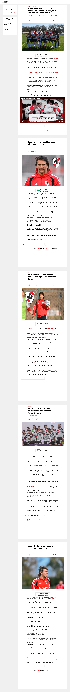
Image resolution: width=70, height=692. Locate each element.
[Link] (53, 20)
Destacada (35, 130)
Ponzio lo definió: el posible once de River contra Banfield (10, 19)
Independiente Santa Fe (37, 465)
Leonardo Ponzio (36, 197)
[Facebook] (6, 12)
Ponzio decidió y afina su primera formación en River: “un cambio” (9, 33)
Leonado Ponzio (41, 670)
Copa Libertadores (30, 373)
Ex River (44, 1)
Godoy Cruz (56, 58)
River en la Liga (11, 1)
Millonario (28, 62)
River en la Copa (18, 1)
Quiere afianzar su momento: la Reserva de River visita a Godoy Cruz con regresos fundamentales (10, 8)
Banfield (35, 248)
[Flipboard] (11, 12)
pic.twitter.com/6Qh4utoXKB (32, 238)
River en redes (39, 1)
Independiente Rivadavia (38, 362)
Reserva (41, 130)
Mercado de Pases (26, 1)
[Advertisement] (42, 257)
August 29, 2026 (42, 239)
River (38, 58)
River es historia (33, 1)
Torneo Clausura (54, 248)
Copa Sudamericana (46, 340)
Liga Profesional (35, 453)
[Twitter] (8, 12)
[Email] (14, 12)
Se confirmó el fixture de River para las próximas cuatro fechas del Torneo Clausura (10, 28)
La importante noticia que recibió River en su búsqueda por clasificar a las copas (10, 23)
